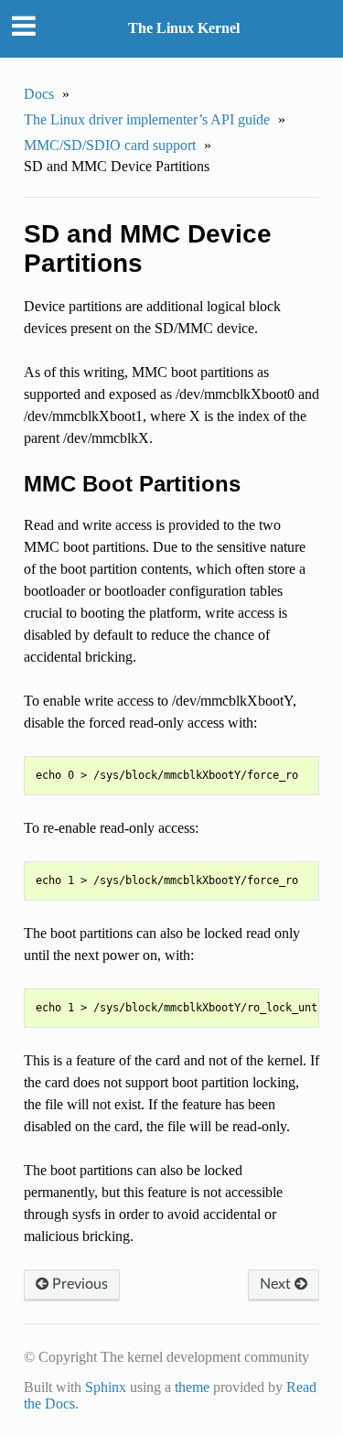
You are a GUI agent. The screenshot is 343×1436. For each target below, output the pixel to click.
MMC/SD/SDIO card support (110, 145)
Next (277, 1284)
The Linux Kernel (184, 28)
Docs (39, 94)
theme (192, 1387)
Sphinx (105, 1387)
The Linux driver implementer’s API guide (147, 119)
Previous (78, 1284)
